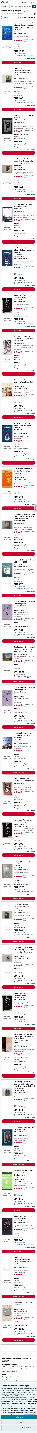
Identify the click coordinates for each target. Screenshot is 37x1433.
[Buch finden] (34, 6)
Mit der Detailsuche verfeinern (13, 14)
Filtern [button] (6, 17)
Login (29, 2)
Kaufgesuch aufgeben (9, 1371)
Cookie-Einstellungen (31, 1406)
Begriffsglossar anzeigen (10, 1380)
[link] (35, 13)
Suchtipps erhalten (8, 1377)
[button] (30, 59)
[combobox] (20, 6)
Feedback (35, 508)
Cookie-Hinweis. (23, 1410)
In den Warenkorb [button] (18, 62)
